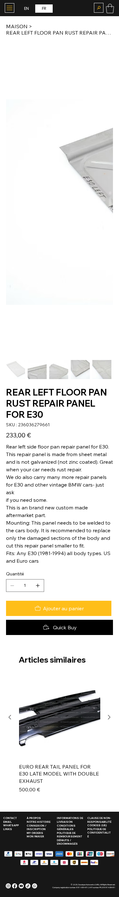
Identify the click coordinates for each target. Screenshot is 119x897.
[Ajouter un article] (37, 585)
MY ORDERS (35, 833)
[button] (98, 8)
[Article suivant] (109, 717)
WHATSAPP (11, 825)
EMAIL (7, 821)
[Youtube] (21, 885)
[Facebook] (14, 885)
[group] (59, 739)
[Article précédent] (10, 717)
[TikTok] (27, 885)
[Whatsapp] (34, 885)
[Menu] (9, 8)
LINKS (7, 829)
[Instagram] (8, 885)
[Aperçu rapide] (59, 717)
